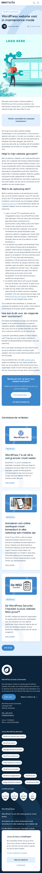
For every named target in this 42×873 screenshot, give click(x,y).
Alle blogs (8, 648)
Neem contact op (28, 697)
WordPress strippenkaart (11, 776)
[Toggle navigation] (38, 2)
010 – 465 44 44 (7, 713)
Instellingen (21, 865)
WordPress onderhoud (10, 756)
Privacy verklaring (13, 853)
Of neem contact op (21, 402)
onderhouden (29, 360)
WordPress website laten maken (14, 736)
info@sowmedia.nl (8, 715)
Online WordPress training (11, 763)
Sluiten (24, 853)
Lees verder (10, 483)
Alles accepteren (21, 860)
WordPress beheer (9, 743)
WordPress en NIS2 (32, 782)
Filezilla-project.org (9, 204)
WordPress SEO (30, 776)
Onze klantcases (20, 395)
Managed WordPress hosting (12, 749)
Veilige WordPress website (12, 782)
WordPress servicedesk (17, 297)
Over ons (8, 697)
